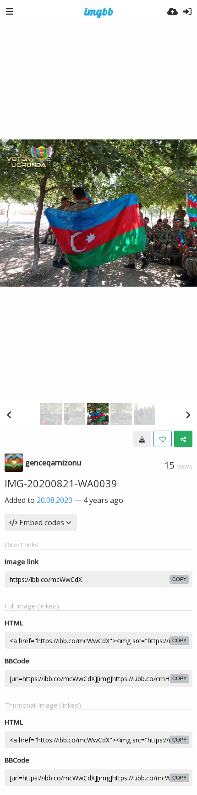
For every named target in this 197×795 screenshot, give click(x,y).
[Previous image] (9, 415)
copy (179, 579)
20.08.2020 (54, 500)
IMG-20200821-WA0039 (61, 483)
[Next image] (188, 415)
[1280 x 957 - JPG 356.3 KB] (142, 439)
